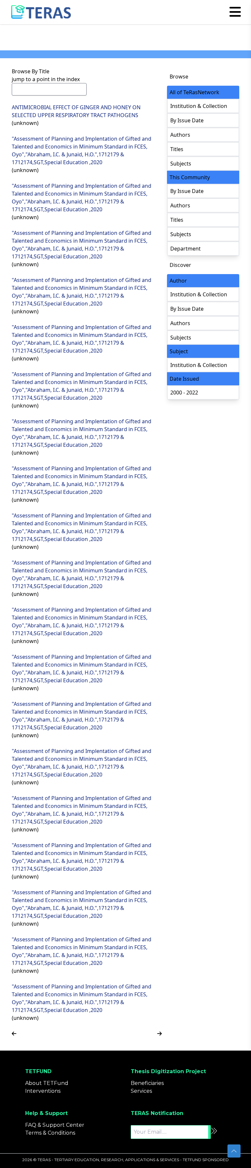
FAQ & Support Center (54, 1125)
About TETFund (46, 1083)
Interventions (42, 1091)
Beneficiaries (147, 1083)
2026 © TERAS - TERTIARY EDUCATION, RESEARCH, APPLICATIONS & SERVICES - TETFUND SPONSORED (125, 1159)
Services (141, 1091)
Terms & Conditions (50, 1133)
